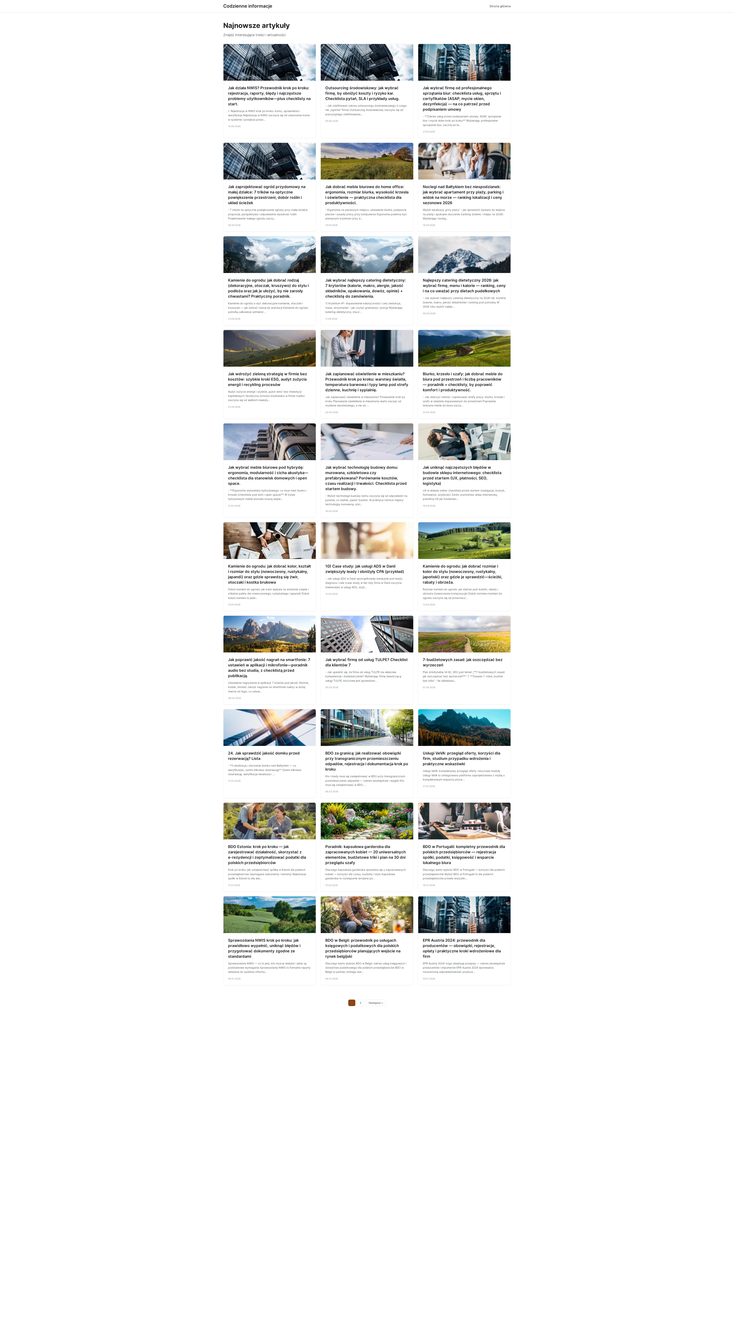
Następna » (376, 1002)
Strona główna (500, 6)
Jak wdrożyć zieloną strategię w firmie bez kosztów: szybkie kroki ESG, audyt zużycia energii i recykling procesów (267, 379)
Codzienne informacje (247, 6)
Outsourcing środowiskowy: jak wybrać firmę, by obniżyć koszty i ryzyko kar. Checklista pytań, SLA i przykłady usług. (362, 93)
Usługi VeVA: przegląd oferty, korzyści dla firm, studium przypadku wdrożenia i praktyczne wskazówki (461, 758)
